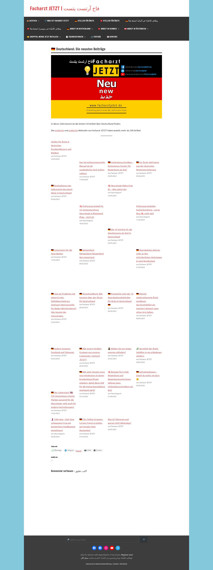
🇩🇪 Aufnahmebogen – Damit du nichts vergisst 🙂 (148, 375)
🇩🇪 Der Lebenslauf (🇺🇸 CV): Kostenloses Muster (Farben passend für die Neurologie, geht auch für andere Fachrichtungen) (63, 399)
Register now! (127, 554)
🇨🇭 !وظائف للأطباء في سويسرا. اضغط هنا (44, 28)
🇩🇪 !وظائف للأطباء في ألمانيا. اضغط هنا (141, 20)
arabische (73, 130)
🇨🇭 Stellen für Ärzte (110, 20)
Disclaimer (123, 564)
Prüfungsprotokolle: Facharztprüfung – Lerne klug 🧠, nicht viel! (148, 210)
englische (59, 130)
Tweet (79, 450)
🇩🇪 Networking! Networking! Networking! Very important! (91, 254)
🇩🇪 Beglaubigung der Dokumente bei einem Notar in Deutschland (61, 189)
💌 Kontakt (112, 36)
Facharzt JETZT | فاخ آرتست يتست (64, 8)
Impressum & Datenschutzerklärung (99, 564)
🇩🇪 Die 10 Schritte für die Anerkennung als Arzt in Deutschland (120, 233)
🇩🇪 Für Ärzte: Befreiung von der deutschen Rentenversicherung (147, 166)
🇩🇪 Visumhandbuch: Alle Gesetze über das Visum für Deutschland (91, 297)
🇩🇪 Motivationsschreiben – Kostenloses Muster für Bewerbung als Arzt (120, 166)
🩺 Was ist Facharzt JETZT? (56, 20)
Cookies (116, 564)
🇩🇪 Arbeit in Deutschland (78, 28)
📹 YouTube (96, 36)
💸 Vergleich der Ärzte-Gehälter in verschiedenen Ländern (149, 352)
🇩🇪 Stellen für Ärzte (84, 20)
